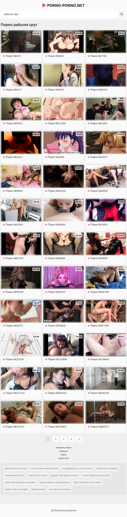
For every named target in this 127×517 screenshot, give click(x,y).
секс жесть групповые (60, 489)
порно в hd (63, 458)
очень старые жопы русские (96, 475)
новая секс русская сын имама (20, 482)
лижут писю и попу (37, 475)
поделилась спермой (107, 468)
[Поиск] (121, 14)
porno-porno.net (65, 5)
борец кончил (38, 489)
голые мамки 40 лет (14, 475)
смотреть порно (64, 447)
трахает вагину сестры (16, 468)
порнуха (63, 451)
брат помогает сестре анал (87, 482)
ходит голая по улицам (16, 489)
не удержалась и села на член (77, 468)
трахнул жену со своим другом (54, 482)
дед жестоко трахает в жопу (64, 475)
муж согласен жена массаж (44, 468)
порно (63, 454)
